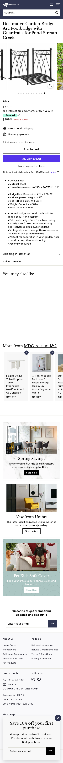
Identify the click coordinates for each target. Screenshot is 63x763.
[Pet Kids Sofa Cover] (31, 557)
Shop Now (31, 590)
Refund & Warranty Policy (45, 649)
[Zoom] (50, 85)
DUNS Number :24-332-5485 (18, 703)
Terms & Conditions (42, 654)
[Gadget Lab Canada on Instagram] (33, 679)
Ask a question (12, 261)
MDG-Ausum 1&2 (40, 346)
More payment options (31, 166)
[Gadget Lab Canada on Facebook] (39, 679)
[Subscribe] (52, 624)
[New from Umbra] (31, 498)
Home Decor (9, 645)
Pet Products (9, 662)
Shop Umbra (31, 531)
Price (6, 101)
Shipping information (17, 254)
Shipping (7, 142)
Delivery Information (42, 645)
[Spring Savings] (31, 440)
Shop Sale (31, 472)
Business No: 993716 (13, 695)
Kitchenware (9, 649)
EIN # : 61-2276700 (12, 699)
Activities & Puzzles (13, 658)
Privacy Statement (41, 658)
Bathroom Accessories (15, 654)
